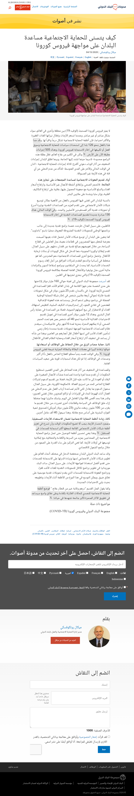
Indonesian (117, 579)
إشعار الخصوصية (88, 737)
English (88, 57)
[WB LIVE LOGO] (22, 7)
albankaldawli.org (19, 2)
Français (79, 57)
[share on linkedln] (128, 399)
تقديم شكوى (13, 766)
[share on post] (128, 392)
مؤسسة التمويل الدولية (62, 783)
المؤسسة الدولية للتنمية (87, 783)
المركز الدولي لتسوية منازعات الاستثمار (106, 787)
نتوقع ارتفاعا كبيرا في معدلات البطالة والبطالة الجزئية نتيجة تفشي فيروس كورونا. (71, 352)
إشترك (115, 596)
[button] (9, 7)
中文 (52, 57)
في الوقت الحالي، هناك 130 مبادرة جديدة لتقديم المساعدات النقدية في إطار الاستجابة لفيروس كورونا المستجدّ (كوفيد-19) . (70, 215)
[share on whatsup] (128, 406)
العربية (95, 57)
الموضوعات (44, 7)
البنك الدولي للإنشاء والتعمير (111, 783)
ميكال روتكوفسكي (108, 52)
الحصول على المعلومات (108, 766)
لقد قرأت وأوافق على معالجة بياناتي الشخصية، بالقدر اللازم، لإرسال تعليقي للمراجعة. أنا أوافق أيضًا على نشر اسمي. (70, 739)
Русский (60, 57)
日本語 (28, 573)
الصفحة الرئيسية (70, 7)
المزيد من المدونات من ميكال (65, 640)
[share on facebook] (128, 385)
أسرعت (102, 281)
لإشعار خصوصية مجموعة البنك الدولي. (66, 587)
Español (69, 57)
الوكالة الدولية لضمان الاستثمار (35, 783)
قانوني (123, 766)
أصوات (59, 21)
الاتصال (35, 7)
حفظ (104, 749)
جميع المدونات (56, 7)
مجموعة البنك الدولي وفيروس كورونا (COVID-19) (80, 511)
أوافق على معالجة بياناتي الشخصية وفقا (85, 588)
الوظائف (92, 766)
